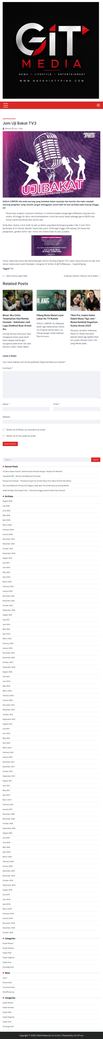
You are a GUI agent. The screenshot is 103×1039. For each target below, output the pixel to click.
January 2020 (8, 866)
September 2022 (9, 719)
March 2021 (7, 799)
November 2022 (9, 709)
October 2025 (8, 548)
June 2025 (6, 567)
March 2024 (7, 638)
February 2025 (8, 586)
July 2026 (6, 505)
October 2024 (8, 605)
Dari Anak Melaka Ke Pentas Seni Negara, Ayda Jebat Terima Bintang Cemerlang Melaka (36, 485)
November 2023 (9, 657)
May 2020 (6, 847)
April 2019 (6, 904)
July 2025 (6, 562)
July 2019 (6, 894)
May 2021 (6, 790)
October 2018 (8, 932)
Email (57, 404)
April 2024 (6, 633)
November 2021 (9, 766)
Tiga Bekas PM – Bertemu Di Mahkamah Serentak (21, 476)
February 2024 (8, 643)
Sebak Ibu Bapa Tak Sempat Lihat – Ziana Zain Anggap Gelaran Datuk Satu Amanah (34, 490)
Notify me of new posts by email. (21, 435)
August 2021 (7, 780)
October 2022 (8, 714)
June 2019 (6, 899)
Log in (5, 977)
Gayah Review (8, 943)
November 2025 (9, 543)
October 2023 (8, 662)
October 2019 (8, 880)
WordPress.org (8, 992)
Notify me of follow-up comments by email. (25, 429)
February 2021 (8, 804)
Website (6, 416)
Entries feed (7, 982)
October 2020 (8, 823)
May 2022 (6, 738)
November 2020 (9, 818)
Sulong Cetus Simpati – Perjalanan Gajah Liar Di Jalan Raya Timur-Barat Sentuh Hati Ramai (37, 480)
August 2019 (7, 889)
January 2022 (8, 757)
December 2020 (9, 814)
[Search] (98, 105)
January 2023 (8, 700)
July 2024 (6, 619)
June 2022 (6, 733)
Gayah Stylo (7, 952)
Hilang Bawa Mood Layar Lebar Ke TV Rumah (50, 317)
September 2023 (9, 667)
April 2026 (6, 520)
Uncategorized (9, 119)
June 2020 (6, 842)
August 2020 (7, 833)
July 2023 (6, 676)
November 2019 (9, 875)
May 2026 (6, 515)
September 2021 (9, 776)
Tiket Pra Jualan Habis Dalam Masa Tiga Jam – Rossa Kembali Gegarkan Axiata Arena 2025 (84, 320)
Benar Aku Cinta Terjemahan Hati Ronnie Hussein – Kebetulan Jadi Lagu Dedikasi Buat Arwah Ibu (17, 322)
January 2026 (8, 534)
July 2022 (6, 728)
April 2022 (6, 743)
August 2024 (7, 614)
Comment (8, 368)
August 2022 (7, 724)
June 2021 (6, 785)
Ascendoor (56, 1035)
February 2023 (8, 695)
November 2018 (9, 927)
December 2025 (9, 539)
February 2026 (8, 529)
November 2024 (9, 600)
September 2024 (9, 610)
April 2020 (6, 852)
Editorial (8, 128)
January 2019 (8, 918)
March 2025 (7, 581)
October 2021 (8, 771)
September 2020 (9, 828)
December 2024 (9, 596)
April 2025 (6, 577)
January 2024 (8, 648)
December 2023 (9, 652)
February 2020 (8, 861)
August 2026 (7, 501)
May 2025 (6, 572)
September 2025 (9, 553)
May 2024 (6, 629)
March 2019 (7, 908)
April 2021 (6, 795)
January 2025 (8, 591)
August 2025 (7, 558)
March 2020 (7, 856)
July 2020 (6, 837)
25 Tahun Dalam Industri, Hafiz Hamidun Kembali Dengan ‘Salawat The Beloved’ (32, 471)
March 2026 (7, 524)
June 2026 (6, 510)
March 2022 (7, 747)
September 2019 (9, 885)
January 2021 (8, 809)
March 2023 (7, 690)
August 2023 (7, 671)
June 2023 (6, 681)
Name (6, 404)
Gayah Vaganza (8, 957)
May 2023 (6, 686)
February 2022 (8, 752)
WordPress (78, 1035)
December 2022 (9, 705)
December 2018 (9, 923)
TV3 (11, 268)
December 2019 (9, 870)
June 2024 (6, 624)
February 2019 (8, 913)
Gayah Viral (7, 962)
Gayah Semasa (8, 948)
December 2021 (9, 761)
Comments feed (9, 987)
